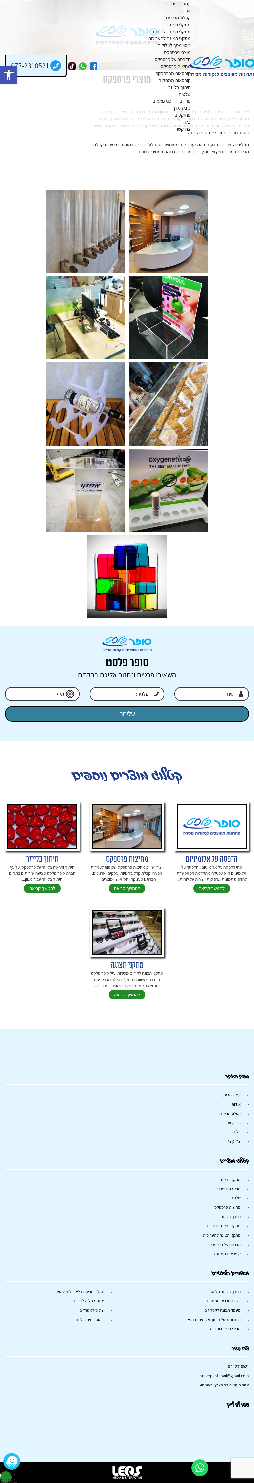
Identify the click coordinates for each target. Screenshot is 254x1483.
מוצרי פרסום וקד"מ (225, 1328)
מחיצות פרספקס (175, 66)
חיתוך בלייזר (179, 87)
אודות (185, 10)
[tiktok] (72, 66)
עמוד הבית (180, 3)
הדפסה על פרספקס (172, 59)
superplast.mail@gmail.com (224, 1376)
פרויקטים (182, 115)
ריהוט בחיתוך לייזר (89, 1319)
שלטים (184, 94)
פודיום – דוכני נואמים (171, 101)
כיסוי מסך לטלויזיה (174, 45)
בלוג (186, 122)
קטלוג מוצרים (178, 17)
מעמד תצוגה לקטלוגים (222, 1310)
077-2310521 (238, 1366)
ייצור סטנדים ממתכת (224, 1301)
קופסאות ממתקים (174, 80)
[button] (8, 75)
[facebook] (94, 66)
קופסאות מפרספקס (172, 73)
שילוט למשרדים (91, 1310)
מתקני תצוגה (178, 24)
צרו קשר (183, 129)
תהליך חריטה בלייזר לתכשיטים (80, 1291)
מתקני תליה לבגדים (88, 1301)
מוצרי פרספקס (177, 52)
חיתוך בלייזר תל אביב (223, 1291)
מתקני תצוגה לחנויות (171, 31)
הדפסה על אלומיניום (212, 859)
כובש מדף (181, 108)
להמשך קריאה (212, 888)
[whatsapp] (83, 66)
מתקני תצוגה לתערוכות (169, 38)
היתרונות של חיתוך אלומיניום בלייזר (212, 1319)
